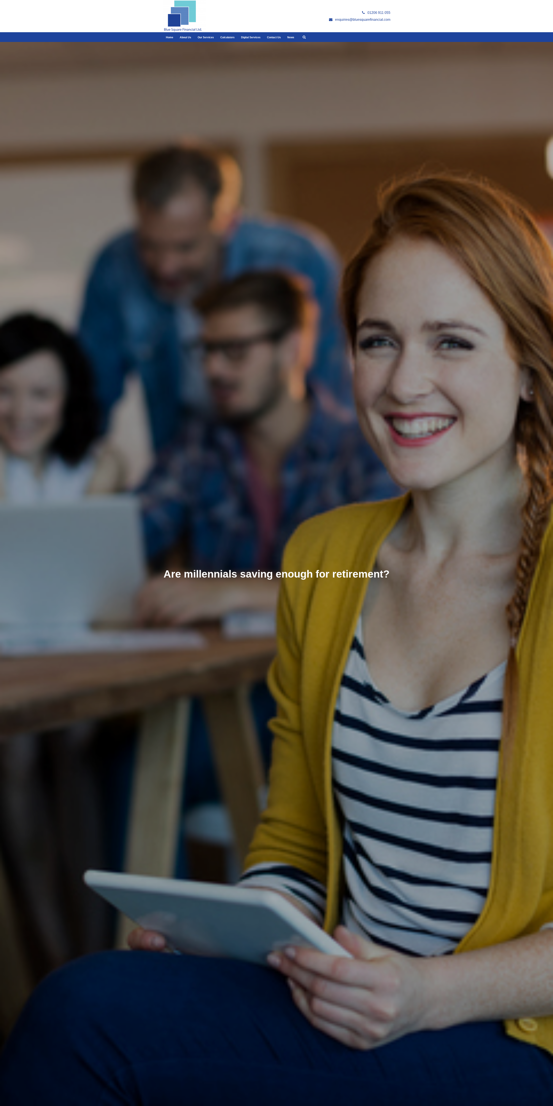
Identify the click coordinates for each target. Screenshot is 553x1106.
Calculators (227, 37)
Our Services (206, 37)
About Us (185, 37)
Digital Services (251, 37)
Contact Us (274, 37)
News (290, 37)
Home (169, 37)
